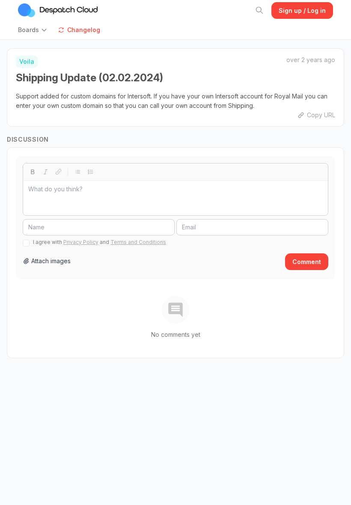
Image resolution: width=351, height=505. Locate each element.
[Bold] (33, 172)
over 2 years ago (310, 59)
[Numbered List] (90, 172)
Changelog (83, 29)
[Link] (58, 172)
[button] (34, 30)
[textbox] (175, 198)
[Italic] (45, 172)
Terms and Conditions (138, 242)
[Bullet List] (77, 172)
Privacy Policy (80, 242)
